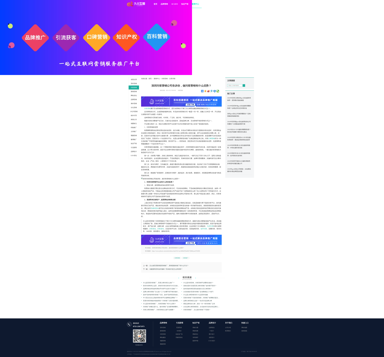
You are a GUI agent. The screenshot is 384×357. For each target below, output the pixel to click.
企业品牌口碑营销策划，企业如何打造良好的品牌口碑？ (200, 307)
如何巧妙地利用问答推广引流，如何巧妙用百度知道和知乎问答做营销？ (161, 295)
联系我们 (228, 331)
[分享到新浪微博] (208, 91)
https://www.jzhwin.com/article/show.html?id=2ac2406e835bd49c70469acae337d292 (176, 251)
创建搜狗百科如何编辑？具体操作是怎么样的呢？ (166, 269)
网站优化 (134, 95)
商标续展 (195, 331)
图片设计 (211, 334)
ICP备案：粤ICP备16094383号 (249, 351)
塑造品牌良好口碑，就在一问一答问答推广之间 (199, 303)
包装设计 (211, 337)
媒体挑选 (244, 331)
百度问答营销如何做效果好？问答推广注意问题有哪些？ (160, 301)
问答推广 (185, 258)
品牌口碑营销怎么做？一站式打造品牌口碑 (197, 301)
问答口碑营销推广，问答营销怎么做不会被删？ (159, 309)
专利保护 (195, 337)
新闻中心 (195, 4)
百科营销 (134, 83)
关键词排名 (155, 208)
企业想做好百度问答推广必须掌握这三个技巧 (198, 291)
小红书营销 (134, 111)
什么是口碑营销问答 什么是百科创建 (195, 295)
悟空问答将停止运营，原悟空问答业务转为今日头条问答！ (161, 286)
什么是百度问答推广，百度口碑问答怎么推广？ (159, 283)
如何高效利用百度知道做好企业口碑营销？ (197, 289)
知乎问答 (204, 229)
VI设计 (212, 331)
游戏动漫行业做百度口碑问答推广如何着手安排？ (199, 285)
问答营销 (134, 87)
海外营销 (134, 103)
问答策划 (152, 229)
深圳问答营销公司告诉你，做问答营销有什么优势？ (168, 248)
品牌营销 (164, 4)
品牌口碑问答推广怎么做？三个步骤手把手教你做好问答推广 (161, 292)
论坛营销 (134, 107)
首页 (155, 4)
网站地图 (244, 327)
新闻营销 (134, 91)
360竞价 (179, 331)
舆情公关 (134, 119)
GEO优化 (134, 155)
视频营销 (134, 135)
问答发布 (160, 229)
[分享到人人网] (215, 91)
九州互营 (210, 226)
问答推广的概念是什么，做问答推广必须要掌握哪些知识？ (161, 307)
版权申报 (195, 341)
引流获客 (134, 147)
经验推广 (134, 127)
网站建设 (163, 337)
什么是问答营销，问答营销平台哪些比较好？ (198, 283)
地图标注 (134, 123)
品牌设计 (134, 151)
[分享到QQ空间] (205, 91)
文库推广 (134, 131)
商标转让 (195, 334)
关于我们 (206, 4)
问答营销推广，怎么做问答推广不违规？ (196, 309)
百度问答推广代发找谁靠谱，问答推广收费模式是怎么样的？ (201, 298)
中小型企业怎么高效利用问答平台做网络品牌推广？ (160, 297)
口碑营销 (211, 138)
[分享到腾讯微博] (211, 91)
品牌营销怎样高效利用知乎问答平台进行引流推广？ (160, 289)
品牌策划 (211, 327)
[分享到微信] (218, 91)
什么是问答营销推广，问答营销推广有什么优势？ (159, 303)
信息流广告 (179, 334)
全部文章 (134, 79)
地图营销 (163, 341)
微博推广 (134, 139)
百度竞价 (179, 327)
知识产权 (184, 4)
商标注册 (195, 327)
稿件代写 (134, 115)
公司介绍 (228, 327)
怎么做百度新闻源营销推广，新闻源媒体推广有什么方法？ (169, 265)
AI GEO (174, 4)
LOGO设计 (211, 341)
